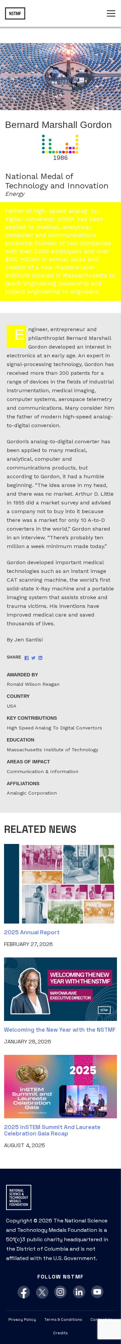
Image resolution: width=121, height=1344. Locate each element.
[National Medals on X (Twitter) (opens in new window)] (42, 1292)
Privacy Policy (22, 1319)
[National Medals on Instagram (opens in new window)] (60, 1292)
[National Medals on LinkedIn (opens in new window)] (79, 1292)
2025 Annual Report (31, 932)
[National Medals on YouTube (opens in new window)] (97, 1292)
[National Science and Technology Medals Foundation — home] (15, 13)
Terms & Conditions (63, 1319)
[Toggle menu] (111, 13)
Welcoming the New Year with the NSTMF (60, 1029)
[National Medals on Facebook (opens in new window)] (23, 1292)
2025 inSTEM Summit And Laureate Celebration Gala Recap (52, 1130)
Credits (60, 1333)
